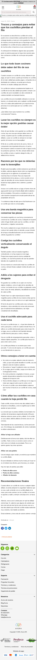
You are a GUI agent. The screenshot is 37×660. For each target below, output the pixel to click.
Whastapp (4, 615)
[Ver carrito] (34, 7)
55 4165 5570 (5, 613)
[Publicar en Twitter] (6, 528)
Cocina (3, 567)
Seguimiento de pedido (8, 591)
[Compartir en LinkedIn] (9, 528)
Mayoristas (4, 606)
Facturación (4, 579)
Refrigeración (5, 564)
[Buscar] (33, 12)
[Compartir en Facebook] (2, 528)
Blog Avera (4, 603)
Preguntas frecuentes (7, 582)
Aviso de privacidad (27, 646)
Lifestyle (11, 520)
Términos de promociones (9, 588)
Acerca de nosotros (7, 600)
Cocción (3, 558)
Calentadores (5, 561)
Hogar (3, 570)
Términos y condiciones (8, 585)
